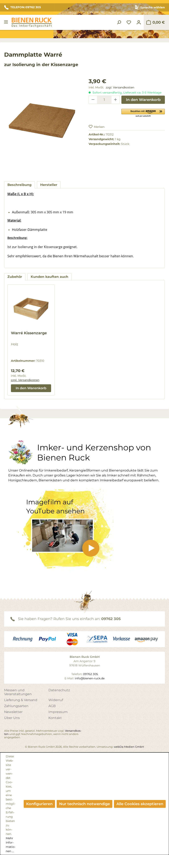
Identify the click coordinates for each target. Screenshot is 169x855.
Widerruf (55, 700)
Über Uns (12, 718)
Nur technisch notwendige (84, 804)
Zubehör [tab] (14, 277)
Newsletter (13, 712)
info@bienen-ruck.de (89, 678)
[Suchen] (119, 22)
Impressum (58, 712)
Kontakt (55, 718)
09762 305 (111, 619)
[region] (42, 125)
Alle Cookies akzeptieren (139, 804)
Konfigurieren (39, 804)
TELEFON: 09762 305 (25, 7)
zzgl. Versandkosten (120, 87)
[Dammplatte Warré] (42, 121)
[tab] (19, 184)
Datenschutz (59, 690)
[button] (143, 113)
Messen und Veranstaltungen (18, 692)
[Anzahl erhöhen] (115, 100)
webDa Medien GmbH (129, 746)
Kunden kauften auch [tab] (49, 277)
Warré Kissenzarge (29, 333)
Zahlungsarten (16, 706)
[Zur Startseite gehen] (31, 22)
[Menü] (6, 22)
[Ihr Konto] (139, 22)
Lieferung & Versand (20, 700)
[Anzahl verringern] (93, 100)
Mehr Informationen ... (10, 844)
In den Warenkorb (143, 99)
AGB (52, 706)
